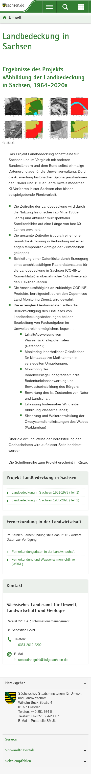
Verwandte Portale (20, 750)
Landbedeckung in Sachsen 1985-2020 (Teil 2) (45, 500)
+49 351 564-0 (41, 712)
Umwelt (15, 17)
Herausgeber (15, 683)
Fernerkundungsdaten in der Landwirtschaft (43, 552)
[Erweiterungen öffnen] (81, 7)
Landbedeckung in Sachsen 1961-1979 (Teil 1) (45, 492)
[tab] (45, 683)
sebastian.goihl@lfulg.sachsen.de (42, 660)
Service (11, 739)
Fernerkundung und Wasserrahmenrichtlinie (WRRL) (43, 562)
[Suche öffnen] (65, 7)
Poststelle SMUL (43, 721)
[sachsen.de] (14, 6)
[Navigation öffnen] (49, 7)
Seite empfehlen (18, 761)
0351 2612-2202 (29, 645)
